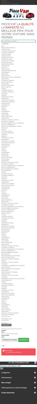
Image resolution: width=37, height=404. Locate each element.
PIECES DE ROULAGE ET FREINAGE (10, 259)
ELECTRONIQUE (5, 159)
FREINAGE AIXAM (6, 56)
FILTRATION (4, 93)
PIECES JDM (4, 128)
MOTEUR (3, 260)
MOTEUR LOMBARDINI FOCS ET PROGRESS (12, 123)
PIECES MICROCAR (6, 170)
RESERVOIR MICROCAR (7, 211)
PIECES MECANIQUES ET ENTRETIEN (10, 255)
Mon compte (6, 383)
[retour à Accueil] (3, 346)
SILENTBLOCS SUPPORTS (7, 61)
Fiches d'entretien (8, 393)
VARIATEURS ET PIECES (7, 57)
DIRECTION (4, 67)
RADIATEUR (4, 306)
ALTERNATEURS (5, 65)
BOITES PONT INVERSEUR (8, 101)
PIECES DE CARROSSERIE (7, 257)
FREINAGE (4, 95)
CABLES (3, 108)
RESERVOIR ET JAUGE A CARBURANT (11, 77)
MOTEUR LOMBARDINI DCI (8, 124)
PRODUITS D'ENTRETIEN (7, 85)
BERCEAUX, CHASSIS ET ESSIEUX (10, 119)
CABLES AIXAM (5, 69)
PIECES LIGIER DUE (6, 87)
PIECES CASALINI (5, 267)
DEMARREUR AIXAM (6, 59)
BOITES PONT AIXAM (6, 62)
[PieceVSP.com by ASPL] (18, 14)
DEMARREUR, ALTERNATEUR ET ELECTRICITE (13, 278)
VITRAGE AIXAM (5, 49)
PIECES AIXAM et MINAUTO (8, 47)
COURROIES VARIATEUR (7, 52)
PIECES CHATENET (6, 213)
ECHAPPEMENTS (5, 72)
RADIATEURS (4, 74)
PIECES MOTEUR (5, 75)
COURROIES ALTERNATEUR (8, 51)
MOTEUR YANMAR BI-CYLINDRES (9, 169)
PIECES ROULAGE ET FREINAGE (9, 272)
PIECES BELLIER (5, 254)
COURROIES (4, 264)
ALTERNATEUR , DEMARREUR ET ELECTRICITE (13, 265)
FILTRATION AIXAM (6, 54)
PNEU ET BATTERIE (6, 309)
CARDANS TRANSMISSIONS (8, 70)
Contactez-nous (5, 2)
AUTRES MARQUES (6, 280)
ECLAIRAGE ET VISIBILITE (7, 80)
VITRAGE (3, 88)
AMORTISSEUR (5, 296)
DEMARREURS (5, 98)
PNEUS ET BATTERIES (6, 82)
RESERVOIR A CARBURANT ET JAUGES (11, 126)
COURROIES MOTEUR (6, 90)
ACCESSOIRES (5, 83)
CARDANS (4, 110)
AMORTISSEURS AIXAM (7, 64)
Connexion (4, 0)
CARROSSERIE (5, 79)
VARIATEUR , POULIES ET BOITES (9, 262)
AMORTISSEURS (5, 103)
